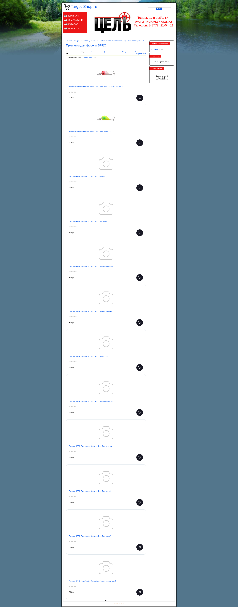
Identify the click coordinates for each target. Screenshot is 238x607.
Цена (105, 52)
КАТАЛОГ (73, 24)
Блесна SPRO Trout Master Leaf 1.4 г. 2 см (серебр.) (88, 221)
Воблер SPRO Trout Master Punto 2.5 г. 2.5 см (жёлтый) (89, 132)
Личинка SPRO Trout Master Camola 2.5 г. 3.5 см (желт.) (90, 536)
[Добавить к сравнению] (142, 75)
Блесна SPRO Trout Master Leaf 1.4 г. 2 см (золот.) (88, 176)
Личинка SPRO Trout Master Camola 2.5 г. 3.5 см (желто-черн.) (92, 581)
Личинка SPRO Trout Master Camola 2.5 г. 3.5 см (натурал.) (91, 446)
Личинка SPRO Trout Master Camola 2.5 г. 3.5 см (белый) (90, 491)
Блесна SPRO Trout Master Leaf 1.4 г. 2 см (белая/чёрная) (91, 266)
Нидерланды (89, 57)
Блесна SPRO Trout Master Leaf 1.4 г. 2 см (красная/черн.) (91, 401)
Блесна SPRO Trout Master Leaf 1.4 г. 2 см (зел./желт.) (89, 356)
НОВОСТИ (73, 28)
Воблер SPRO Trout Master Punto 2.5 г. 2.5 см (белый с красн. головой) (95, 87)
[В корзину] (139, 98)
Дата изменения (115, 52)
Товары (155, 49)
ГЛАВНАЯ (73, 16)
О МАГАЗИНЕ (75, 20)
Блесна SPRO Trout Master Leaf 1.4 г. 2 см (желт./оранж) (90, 311)
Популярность (127, 52)
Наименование (96, 52)
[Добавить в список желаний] (142, 67)
